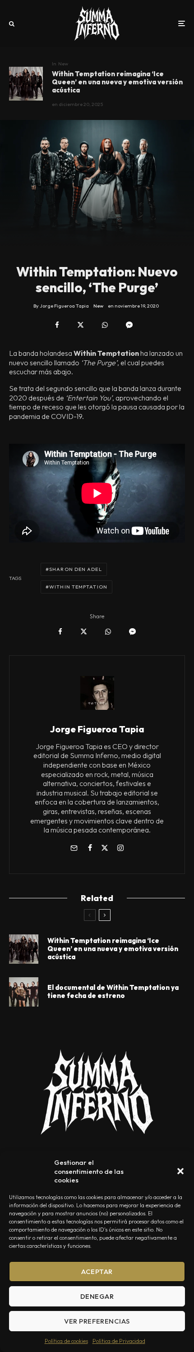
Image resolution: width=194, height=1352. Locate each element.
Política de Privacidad (118, 1341)
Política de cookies (66, 1341)
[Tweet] (80, 325)
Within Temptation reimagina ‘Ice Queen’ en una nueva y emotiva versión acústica (117, 82)
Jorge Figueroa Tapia (97, 729)
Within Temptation (78, 587)
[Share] (57, 325)
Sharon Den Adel (75, 569)
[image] (26, 84)
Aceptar (96, 1271)
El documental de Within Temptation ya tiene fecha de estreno (113, 992)
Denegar (97, 1296)
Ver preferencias (96, 1321)
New (63, 63)
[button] (180, 1171)
